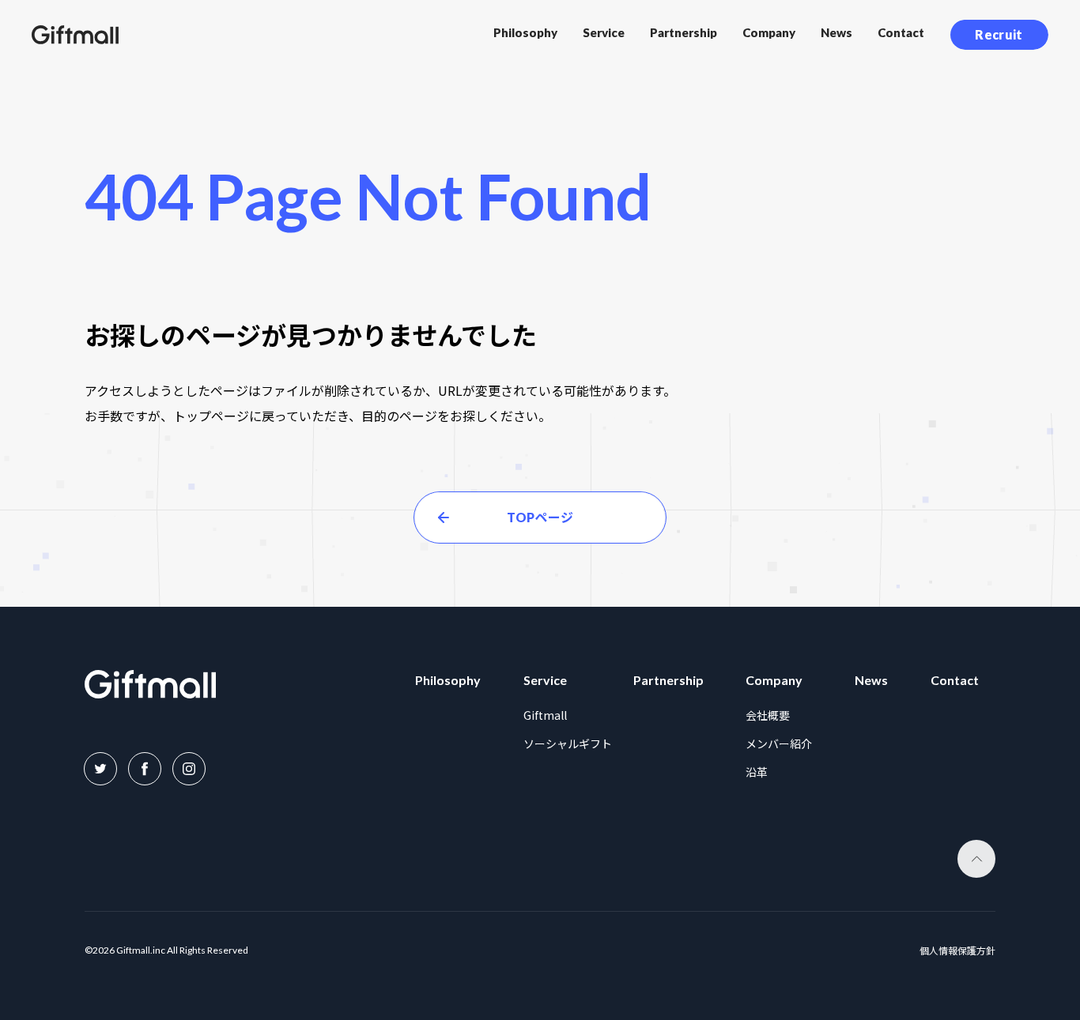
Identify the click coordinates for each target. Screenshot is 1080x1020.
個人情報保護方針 (957, 951)
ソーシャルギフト (567, 743)
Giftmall (545, 715)
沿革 (757, 772)
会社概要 (768, 715)
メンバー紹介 (779, 743)
